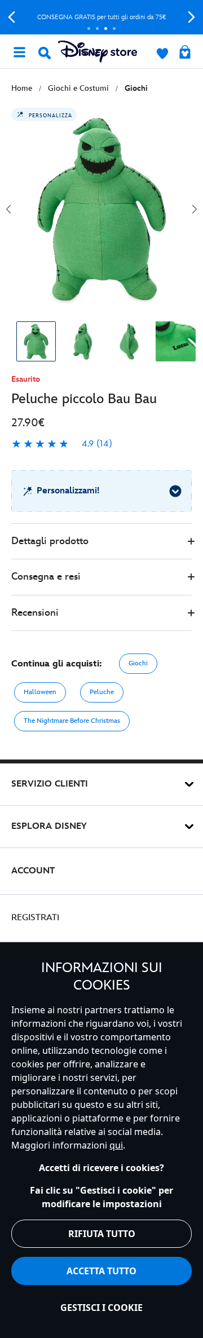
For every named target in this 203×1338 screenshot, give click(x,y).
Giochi (138, 663)
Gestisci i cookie (101, 1307)
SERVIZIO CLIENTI (49, 784)
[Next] (191, 17)
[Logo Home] (97, 51)
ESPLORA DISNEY (49, 826)
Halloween (40, 692)
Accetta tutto (101, 1271)
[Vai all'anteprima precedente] (8, 209)
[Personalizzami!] (175, 491)
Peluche (102, 692)
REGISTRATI (35, 917)
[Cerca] (44, 53)
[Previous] (11, 17)
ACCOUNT (33, 870)
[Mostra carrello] (185, 53)
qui (116, 1145)
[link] (61, 444)
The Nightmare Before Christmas (72, 721)
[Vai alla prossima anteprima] (194, 209)
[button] (101, 541)
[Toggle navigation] (19, 51)
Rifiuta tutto (101, 1233)
